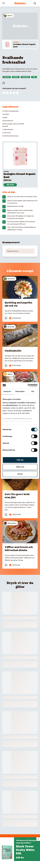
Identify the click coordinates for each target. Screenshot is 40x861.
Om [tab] (32, 391)
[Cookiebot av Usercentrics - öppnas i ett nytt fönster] (28, 385)
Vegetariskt (25, 77)
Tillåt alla (20, 460)
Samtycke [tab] (7, 391)
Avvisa (20, 474)
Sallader (15, 77)
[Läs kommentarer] (3, 83)
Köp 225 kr (10, 185)
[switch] (34, 436)
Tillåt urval (20, 467)
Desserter (6, 77)
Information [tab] (20, 391)
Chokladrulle (13, 350)
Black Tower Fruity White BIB (25, 850)
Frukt (34, 77)
